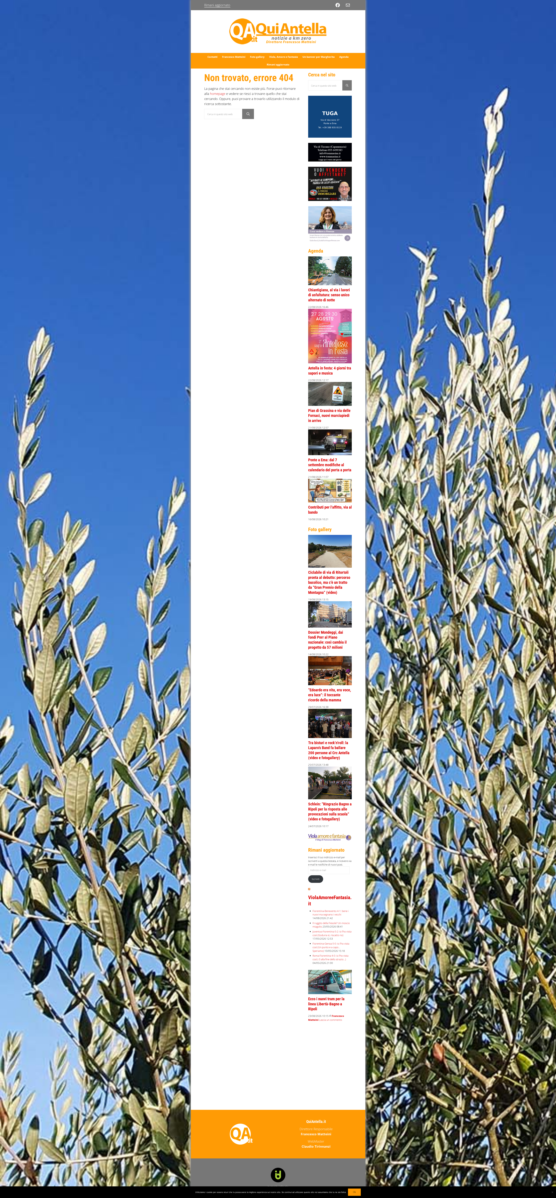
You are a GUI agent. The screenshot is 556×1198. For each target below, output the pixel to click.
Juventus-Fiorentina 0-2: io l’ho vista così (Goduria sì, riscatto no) (332, 933)
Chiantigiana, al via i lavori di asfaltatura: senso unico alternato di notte (329, 295)
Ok (354, 1192)
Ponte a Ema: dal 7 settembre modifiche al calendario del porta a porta (329, 465)
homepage (217, 94)
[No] (552, 1192)
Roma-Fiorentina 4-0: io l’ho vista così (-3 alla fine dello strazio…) (330, 957)
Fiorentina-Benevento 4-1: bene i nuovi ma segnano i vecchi (331, 912)
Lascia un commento (330, 1019)
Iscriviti (316, 879)
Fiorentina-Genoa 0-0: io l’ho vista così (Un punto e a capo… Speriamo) (331, 947)
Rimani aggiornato (217, 5)
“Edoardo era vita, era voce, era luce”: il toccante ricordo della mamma (329, 695)
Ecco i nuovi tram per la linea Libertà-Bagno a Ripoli (326, 1004)
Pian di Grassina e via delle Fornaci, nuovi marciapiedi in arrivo (329, 415)
